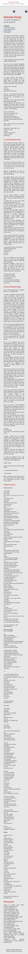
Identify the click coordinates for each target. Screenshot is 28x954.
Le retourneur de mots (9, 27)
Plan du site (19, 951)
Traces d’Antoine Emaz (9, 29)
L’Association (6, 3)
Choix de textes (7, 30)
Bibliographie (7, 32)
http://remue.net (18, 476)
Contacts (13, 3)
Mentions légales (10, 951)
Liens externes (20, 3)
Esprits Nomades (14, 2)
